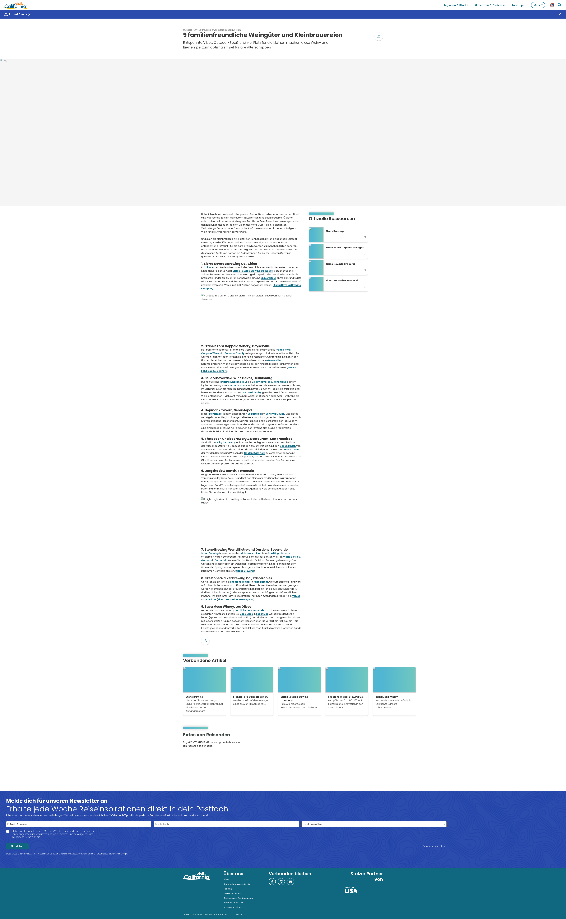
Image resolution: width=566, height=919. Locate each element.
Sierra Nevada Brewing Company (253, 271)
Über (226, 879)
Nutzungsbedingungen (106, 854)
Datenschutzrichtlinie (434, 846)
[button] (379, 36)
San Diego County (279, 553)
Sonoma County (235, 353)
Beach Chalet (291, 449)
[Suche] (559, 5)
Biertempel (215, 414)
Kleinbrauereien (250, 553)
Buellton (211, 599)
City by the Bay (226, 442)
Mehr (537, 5)
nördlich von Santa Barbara (251, 610)
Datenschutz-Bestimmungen (238, 898)
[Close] (562, 14)
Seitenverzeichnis (232, 893)
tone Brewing (246, 571)
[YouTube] (378, 740)
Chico (207, 267)
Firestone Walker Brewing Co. (235, 599)
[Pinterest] (374, 740)
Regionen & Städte (456, 5)
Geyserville (274, 360)
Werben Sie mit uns (233, 902)
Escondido (221, 560)
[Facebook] (272, 881)
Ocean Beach (288, 446)
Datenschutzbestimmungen (75, 854)
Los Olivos (262, 614)
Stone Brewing (210, 553)
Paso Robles (261, 581)
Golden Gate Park (254, 453)
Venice (296, 596)
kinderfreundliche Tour (233, 382)
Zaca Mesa (246, 614)
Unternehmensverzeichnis (237, 884)
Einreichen (17, 846)
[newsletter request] (290, 881)
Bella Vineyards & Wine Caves (270, 382)
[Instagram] (370, 740)
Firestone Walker (240, 581)
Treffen (228, 888)
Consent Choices (232, 907)
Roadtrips (517, 5)
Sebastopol (255, 414)
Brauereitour (268, 278)
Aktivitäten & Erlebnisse (490, 5)
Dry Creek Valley (252, 392)
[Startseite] (15, 5)
